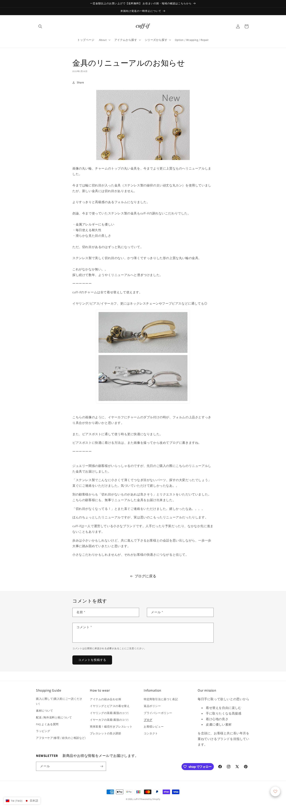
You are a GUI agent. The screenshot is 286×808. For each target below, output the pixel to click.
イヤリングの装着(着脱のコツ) (109, 713)
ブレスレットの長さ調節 (105, 733)
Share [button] (80, 82)
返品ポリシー (152, 706)
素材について (44, 710)
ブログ (148, 720)
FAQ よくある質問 (47, 724)
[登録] (101, 766)
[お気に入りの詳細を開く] (275, 791)
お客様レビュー (154, 726)
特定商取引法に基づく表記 (161, 699)
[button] (40, 26)
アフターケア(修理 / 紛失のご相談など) (61, 738)
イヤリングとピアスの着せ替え (110, 706)
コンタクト (151, 733)
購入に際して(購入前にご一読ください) (59, 701)
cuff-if (137, 799)
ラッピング (43, 731)
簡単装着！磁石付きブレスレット (111, 726)
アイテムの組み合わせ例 (105, 699)
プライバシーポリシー (158, 713)
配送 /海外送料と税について (54, 717)
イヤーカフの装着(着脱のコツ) (109, 720)
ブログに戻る (145, 576)
